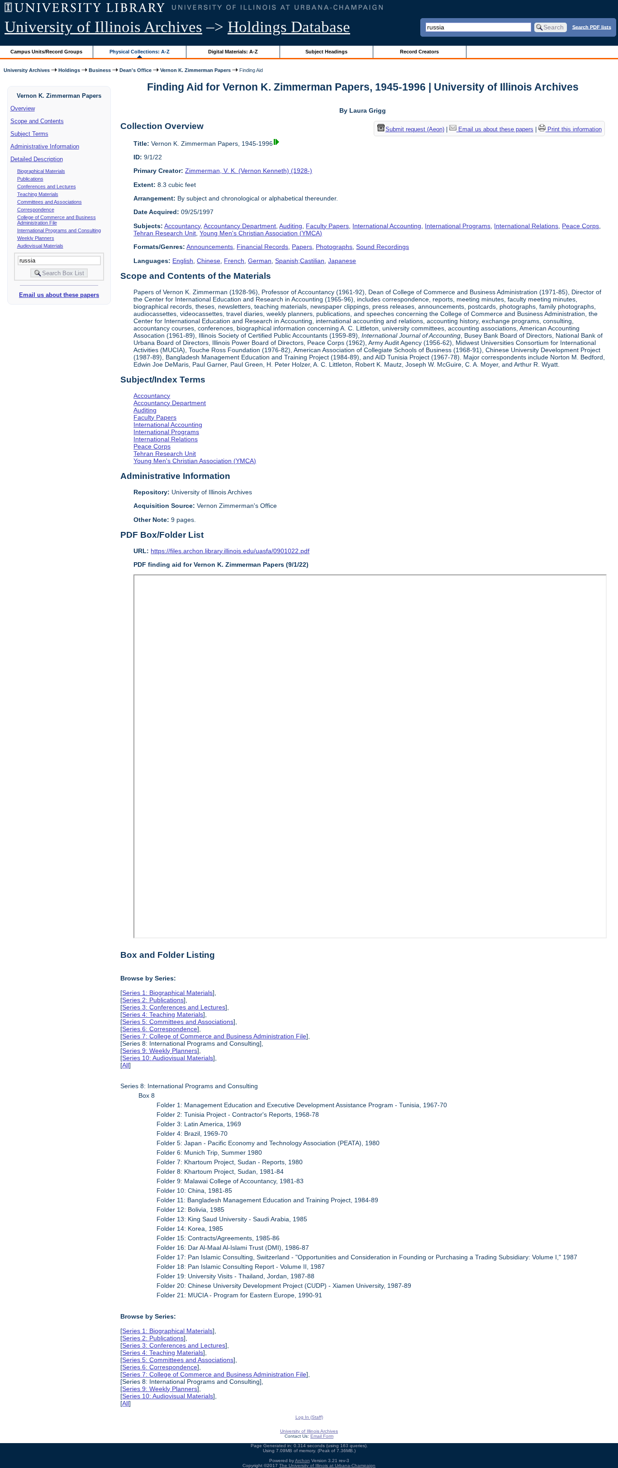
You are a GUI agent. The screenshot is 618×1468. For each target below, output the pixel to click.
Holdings (69, 70)
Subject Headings (326, 51)
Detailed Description (36, 159)
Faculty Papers (327, 226)
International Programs (457, 226)
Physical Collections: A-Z (139, 51)
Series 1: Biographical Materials (167, 992)
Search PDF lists (591, 26)
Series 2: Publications (153, 1000)
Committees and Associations (49, 202)
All (125, 1065)
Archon (302, 1460)
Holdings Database (289, 27)
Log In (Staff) (309, 1417)
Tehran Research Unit (164, 233)
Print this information (574, 129)
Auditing (290, 226)
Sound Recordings (382, 246)
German (259, 260)
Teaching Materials (37, 194)
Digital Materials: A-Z (233, 51)
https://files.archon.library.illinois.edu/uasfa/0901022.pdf (230, 551)
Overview (22, 108)
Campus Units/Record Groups (46, 51)
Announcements (209, 246)
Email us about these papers (59, 295)
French (234, 260)
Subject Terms (29, 133)
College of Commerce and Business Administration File (56, 220)
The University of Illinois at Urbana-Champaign (327, 1465)
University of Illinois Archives (103, 27)
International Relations (526, 226)
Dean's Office (135, 70)
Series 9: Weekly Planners (159, 1050)
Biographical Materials (41, 171)
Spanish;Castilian (299, 260)
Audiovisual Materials (40, 246)
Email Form (321, 1436)
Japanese (342, 260)
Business (100, 70)
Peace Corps (580, 226)
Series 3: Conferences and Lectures (173, 1007)
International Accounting (386, 226)
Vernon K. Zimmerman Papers (195, 70)
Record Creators (419, 51)
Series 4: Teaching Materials (162, 1014)
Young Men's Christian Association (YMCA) (261, 233)
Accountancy (182, 226)
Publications (30, 179)
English (182, 260)
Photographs (334, 246)
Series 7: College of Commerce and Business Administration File (214, 1036)
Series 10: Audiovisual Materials (167, 1058)
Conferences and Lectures (46, 186)
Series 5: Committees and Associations (177, 1021)
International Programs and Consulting (59, 230)
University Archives (27, 70)
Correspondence (35, 209)
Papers (302, 246)
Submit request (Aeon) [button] (414, 129)
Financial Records (262, 246)
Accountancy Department (240, 226)
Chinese (208, 260)
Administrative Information (44, 146)
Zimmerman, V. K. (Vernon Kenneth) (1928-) (248, 170)
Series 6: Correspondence (159, 1029)
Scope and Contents (37, 121)
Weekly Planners (35, 238)
